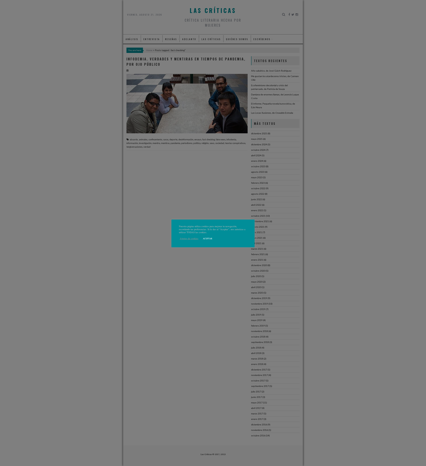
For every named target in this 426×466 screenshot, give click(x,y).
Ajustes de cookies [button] (189, 238)
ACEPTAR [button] (207, 238)
